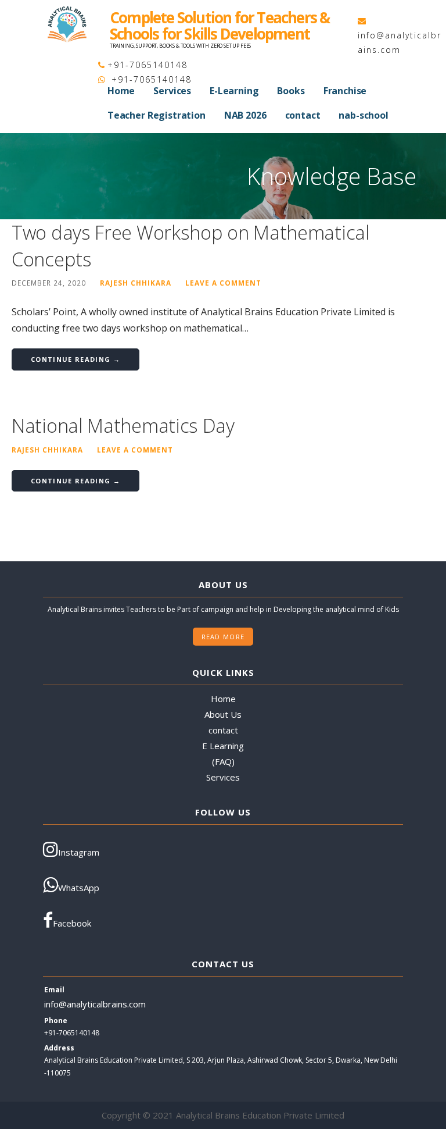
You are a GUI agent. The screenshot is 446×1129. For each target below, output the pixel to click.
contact (303, 115)
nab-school (363, 115)
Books (290, 90)
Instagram (78, 852)
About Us (223, 714)
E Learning (223, 746)
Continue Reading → (75, 359)
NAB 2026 (245, 115)
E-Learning (234, 90)
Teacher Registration (156, 115)
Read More (223, 636)
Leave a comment (223, 282)
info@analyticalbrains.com (95, 1004)
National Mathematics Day (123, 425)
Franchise (345, 90)
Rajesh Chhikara (135, 282)
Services (172, 90)
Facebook (72, 923)
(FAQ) (223, 761)
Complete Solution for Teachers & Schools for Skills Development (219, 25)
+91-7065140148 (147, 64)
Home (121, 90)
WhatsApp (78, 887)
